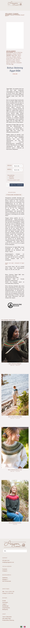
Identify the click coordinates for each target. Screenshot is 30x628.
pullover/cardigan (10, 61)
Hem (6, 13)
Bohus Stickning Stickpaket (11, 14)
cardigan (14, 56)
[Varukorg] (3, 2)
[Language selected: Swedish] (23, 627)
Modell (9, 169)
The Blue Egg (9, 64)
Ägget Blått (14, 55)
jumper (19, 56)
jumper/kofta (9, 58)
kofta (13, 59)
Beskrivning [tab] (12, 192)
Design (9, 165)
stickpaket (19, 62)
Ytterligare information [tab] (13, 194)
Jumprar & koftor (16, 53)
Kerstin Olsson (17, 58)
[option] (25, 626)
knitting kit (9, 59)
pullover (18, 59)
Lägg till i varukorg (16, 184)
